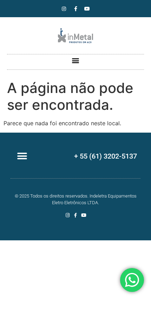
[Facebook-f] (75, 9)
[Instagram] (64, 9)
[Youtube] (87, 9)
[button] (75, 60)
